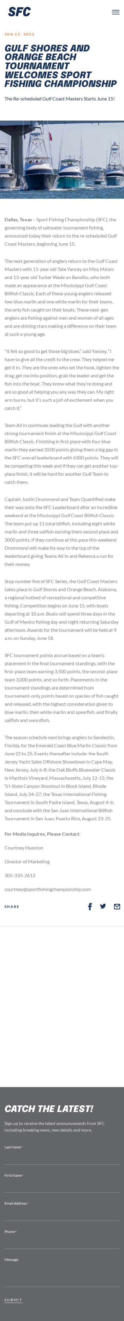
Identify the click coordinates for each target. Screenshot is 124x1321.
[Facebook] (90, 906)
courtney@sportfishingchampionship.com (48, 889)
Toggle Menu (115, 12)
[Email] (117, 907)
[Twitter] (103, 907)
